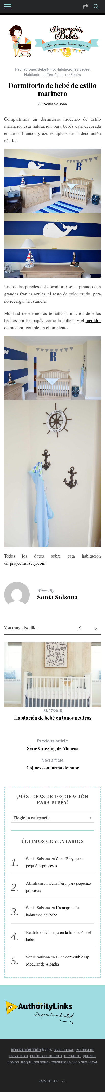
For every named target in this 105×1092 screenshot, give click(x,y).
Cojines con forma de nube (52, 764)
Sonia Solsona (55, 103)
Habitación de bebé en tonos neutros (52, 718)
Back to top (48, 1081)
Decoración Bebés (26, 1050)
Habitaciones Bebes (73, 69)
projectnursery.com (27, 563)
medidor (93, 320)
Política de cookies (46, 1056)
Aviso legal (64, 1050)
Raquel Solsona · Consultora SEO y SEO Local (59, 1062)
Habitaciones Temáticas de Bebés (52, 75)
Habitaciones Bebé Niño (35, 69)
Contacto (72, 1056)
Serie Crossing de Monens (52, 745)
